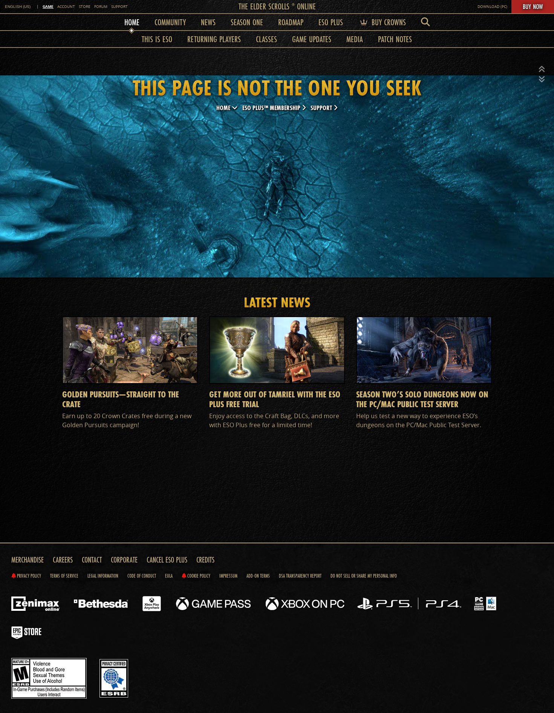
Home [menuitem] (131, 22)
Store (84, 6)
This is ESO (157, 39)
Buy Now (533, 6)
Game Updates (311, 39)
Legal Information (102, 575)
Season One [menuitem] (247, 22)
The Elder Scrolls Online (277, 6)
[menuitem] (425, 22)
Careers (63, 559)
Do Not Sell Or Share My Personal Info (364, 575)
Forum (100, 6)
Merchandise (27, 559)
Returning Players (214, 39)
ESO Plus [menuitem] (330, 22)
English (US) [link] (18, 7)
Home (224, 107)
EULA (169, 575)
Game (48, 6)
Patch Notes (395, 39)
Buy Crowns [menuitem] (387, 22)
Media (354, 39)
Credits (205, 559)
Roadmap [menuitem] (290, 22)
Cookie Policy (198, 575)
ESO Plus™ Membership (272, 107)
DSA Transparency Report (300, 575)
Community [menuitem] (170, 22)
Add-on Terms (258, 575)
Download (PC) (492, 6)
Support (119, 6)
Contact (92, 559)
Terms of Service (64, 575)
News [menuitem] (208, 22)
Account (66, 6)
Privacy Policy (28, 575)
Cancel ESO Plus (167, 559)
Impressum (228, 575)
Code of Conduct (141, 575)
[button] (541, 69)
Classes (266, 39)
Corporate (124, 559)
